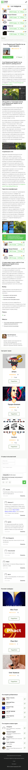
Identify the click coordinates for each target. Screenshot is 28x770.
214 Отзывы (13, 28)
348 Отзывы (13, 17)
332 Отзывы (13, 12)
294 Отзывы (13, 23)
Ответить (22, 496)
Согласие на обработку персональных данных (14, 758)
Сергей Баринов (11, 334)
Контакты (14, 763)
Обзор (22, 12)
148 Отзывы (13, 34)
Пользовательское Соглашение (14, 755)
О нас (14, 761)
